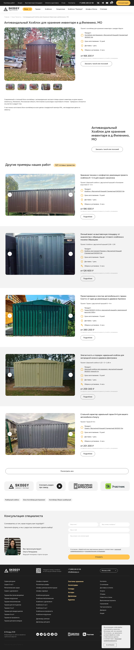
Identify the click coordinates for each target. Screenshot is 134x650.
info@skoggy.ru (73, 572)
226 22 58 (74, 569)
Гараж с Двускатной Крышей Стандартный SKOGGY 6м (104, 428)
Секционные (60, 9)
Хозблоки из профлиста (44, 611)
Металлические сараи (12, 588)
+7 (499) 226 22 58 (86, 3)
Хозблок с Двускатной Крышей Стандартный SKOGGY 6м (104, 191)
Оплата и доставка (52, 3)
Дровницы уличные (42, 619)
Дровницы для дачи (43, 622)
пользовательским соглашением (95, 551)
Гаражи (37, 9)
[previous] (10, 195)
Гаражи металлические (12, 602)
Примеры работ (9, 3)
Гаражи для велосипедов (13, 621)
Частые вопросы (106, 607)
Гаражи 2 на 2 (9, 608)
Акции (20, 3)
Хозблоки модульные (43, 614)
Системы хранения (75, 581)
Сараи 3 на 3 (8, 584)
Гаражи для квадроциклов (13, 611)
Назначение (104, 604)
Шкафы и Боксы (91, 9)
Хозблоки (48, 9)
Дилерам (103, 610)
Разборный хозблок (12, 500)
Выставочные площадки (33, 3)
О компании (104, 584)
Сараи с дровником (11, 591)
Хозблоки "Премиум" (75, 9)
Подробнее (87, 217)
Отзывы (102, 594)
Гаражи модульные (11, 598)
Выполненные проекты (108, 600)
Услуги (102, 591)
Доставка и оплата (106, 588)
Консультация (123, 3)
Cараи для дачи (9, 581)
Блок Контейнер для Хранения (34, 500)
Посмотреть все (67, 471)
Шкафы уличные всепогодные (46, 588)
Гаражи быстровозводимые (14, 595)
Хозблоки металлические (45, 598)
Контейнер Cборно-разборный (60, 500)
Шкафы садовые (42, 591)
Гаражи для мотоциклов (12, 605)
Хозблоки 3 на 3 (41, 605)
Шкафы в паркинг (42, 581)
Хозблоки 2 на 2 (41, 608)
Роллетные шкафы (42, 584)
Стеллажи (103, 9)
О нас (63, 3)
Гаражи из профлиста (11, 618)
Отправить (99, 557)
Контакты (71, 3)
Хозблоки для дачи (42, 595)
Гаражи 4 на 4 (9, 614)
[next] (71, 195)
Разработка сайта (10, 644)
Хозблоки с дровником (44, 602)
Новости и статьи (106, 597)
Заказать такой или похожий (96, 64)
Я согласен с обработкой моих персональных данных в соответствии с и (95, 550)
